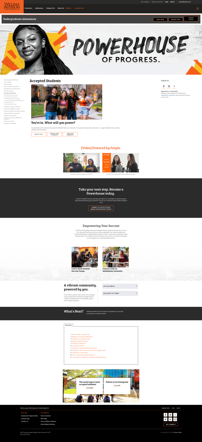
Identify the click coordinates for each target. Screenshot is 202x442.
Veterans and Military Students (12, 109)
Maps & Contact (157, 2)
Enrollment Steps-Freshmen (11, 95)
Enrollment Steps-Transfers (11, 97)
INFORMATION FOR (185, 2)
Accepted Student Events (10, 104)
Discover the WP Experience (11, 86)
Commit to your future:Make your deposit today (101, 208)
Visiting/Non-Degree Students (12, 106)
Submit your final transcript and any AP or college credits (88, 350)
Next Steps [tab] (68, 325)
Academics (28, 8)
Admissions (39, 8)
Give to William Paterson (48, 421)
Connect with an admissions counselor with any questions (89, 357)
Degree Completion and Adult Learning (14, 111)
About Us (61, 8)
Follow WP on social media (79, 352)
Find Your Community (70, 134)
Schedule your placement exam (81, 339)
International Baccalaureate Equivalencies (14, 100)
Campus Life (50, 8)
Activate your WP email (78, 343)
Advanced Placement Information (12, 98)
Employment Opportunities (29, 416)
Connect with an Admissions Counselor (113, 269)
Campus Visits (191, 18)
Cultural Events (79, 8)
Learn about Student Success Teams (81, 269)
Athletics (68, 8)
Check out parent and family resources (83, 355)
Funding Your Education (10, 115)
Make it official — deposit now (81, 334)
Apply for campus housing (80, 341)
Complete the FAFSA (78, 346)
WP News (44, 418)
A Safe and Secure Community (12, 113)
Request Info (175, 19)
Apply (172, 2)
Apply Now (160, 19)
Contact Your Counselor (54, 134)
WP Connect (171, 424)
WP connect (145, 2)
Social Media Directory (48, 424)
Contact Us (24, 421)
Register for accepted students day (82, 337)
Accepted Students (10, 93)
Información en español (10, 123)
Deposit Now (39, 134)
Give (166, 2)
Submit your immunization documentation (84, 348)
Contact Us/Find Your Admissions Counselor (13, 118)
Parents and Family (9, 121)
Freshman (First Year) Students (12, 88)
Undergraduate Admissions (10, 19)
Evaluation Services (9, 102)
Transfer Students (8, 91)
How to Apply (7, 82)
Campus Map (25, 418)
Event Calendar (45, 416)
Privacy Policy (177, 432)
